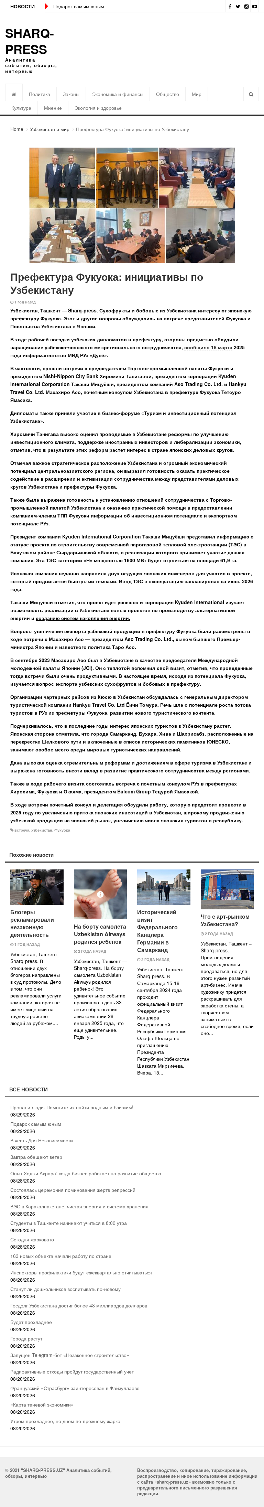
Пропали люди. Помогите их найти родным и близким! (71, 1107)
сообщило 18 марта (208, 347)
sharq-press (29, 41)
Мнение (53, 107)
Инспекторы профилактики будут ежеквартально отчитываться (81, 1272)
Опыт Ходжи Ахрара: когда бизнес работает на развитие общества (85, 1173)
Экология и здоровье (98, 107)
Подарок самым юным (78, 6)
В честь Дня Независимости (41, 1140)
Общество (167, 93)
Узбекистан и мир (49, 129)
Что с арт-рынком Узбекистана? (225, 920)
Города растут (26, 1338)
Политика (39, 93)
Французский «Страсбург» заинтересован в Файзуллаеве (75, 1388)
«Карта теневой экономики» (42, 1404)
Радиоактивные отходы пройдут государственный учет (72, 1371)
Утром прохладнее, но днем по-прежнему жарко (65, 1421)
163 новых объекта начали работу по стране (60, 1255)
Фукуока (62, 830)
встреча (21, 830)
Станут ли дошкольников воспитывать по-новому (65, 1288)
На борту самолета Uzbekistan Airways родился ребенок (100, 933)
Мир (196, 93)
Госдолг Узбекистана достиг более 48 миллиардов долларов (78, 1305)
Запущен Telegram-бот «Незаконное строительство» (69, 1354)
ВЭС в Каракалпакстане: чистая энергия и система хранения (79, 1206)
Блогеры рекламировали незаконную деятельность (32, 923)
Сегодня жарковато (32, 1239)
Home (16, 129)
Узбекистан (41, 830)
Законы (71, 93)
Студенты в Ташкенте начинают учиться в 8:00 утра (68, 1222)
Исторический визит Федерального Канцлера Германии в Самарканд (157, 931)
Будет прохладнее (31, 1321)
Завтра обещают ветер (36, 1156)
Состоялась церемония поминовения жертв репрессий (72, 1189)
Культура (21, 107)
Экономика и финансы (117, 93)
